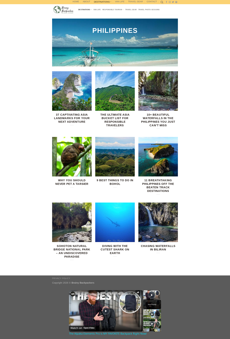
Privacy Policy (61, 278)
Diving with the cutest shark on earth (115, 249)
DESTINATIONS (102, 2)
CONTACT (152, 1)
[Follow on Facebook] (167, 2)
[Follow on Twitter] (173, 2)
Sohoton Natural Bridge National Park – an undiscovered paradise (72, 251)
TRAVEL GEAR (135, 1)
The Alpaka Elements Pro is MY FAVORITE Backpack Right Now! (105, 294)
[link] (72, 294)
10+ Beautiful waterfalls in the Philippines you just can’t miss (158, 120)
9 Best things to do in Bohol (115, 182)
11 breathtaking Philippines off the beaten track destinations (158, 185)
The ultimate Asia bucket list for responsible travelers (114, 120)
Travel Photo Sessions (149, 10)
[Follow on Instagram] (170, 2)
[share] (138, 292)
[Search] (162, 2)
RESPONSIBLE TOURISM (112, 10)
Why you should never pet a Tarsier (72, 182)
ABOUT (86, 1)
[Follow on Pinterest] (176, 2)
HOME (76, 1)
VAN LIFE (119, 1)
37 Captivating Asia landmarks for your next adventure (72, 118)
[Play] (152, 314)
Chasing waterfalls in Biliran (158, 247)
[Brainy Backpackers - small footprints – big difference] (63, 9)
